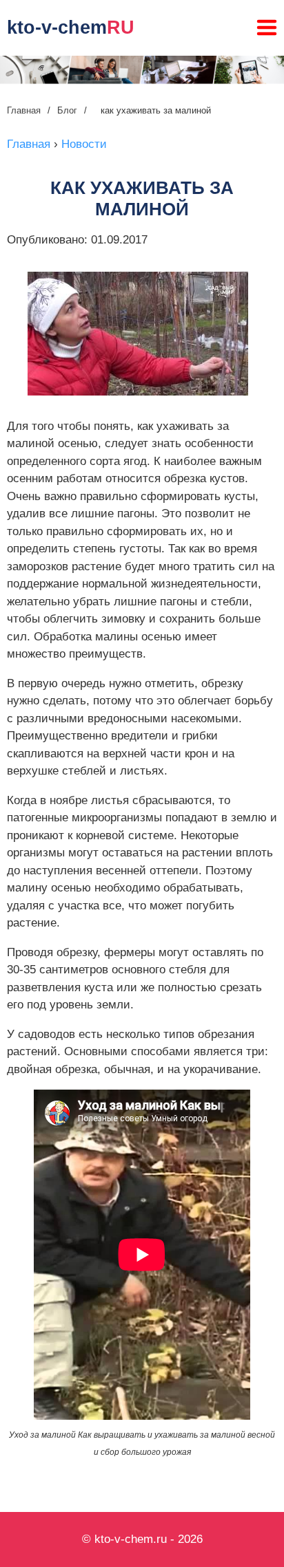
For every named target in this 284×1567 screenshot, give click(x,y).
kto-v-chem (70, 27)
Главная (24, 110)
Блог (67, 110)
